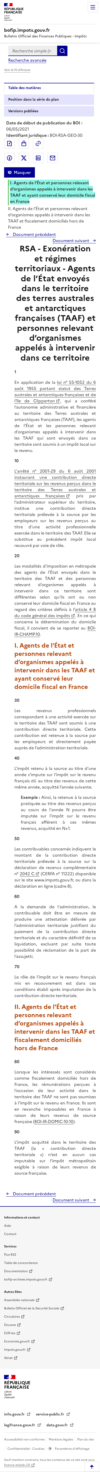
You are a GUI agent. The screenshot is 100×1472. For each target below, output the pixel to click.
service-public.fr (50, 1414)
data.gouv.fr (57, 1425)
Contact (10, 1234)
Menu (93, 7)
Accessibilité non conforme (24, 1439)
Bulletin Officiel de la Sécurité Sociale (31, 1308)
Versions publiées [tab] (23, 111)
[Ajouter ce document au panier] (24, 143)
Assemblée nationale (19, 1300)
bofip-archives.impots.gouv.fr (25, 1279)
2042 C (27, 874)
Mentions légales (61, 1439)
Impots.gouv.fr (15, 1349)
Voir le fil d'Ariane (17, 70)
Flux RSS (10, 1254)
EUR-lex (9, 1333)
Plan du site (85, 1439)
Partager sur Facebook (9, 158)
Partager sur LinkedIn (38, 158)
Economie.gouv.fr (17, 1341)
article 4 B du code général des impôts (55, 612)
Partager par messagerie (52, 158)
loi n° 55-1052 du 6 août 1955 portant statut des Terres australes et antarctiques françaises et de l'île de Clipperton (55, 391)
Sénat (8, 1358)
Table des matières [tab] (24, 88)
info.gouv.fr (15, 1414)
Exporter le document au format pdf (9, 143)
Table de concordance (21, 1263)
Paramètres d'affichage (71, 1448)
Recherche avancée (27, 60)
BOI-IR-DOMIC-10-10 (53, 1121)
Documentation (16, 1271)
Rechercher (62, 51)
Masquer (22, 172)
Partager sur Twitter (24, 158)
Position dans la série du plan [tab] (33, 99)
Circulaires (12, 1316)
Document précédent (34, 234)
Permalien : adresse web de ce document (38, 143)
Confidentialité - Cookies (26, 1448)
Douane (10, 1325)
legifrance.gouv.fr (20, 1425)
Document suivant (71, 240)
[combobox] (32, 51)
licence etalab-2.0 (17, 1465)
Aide (7, 1225)
